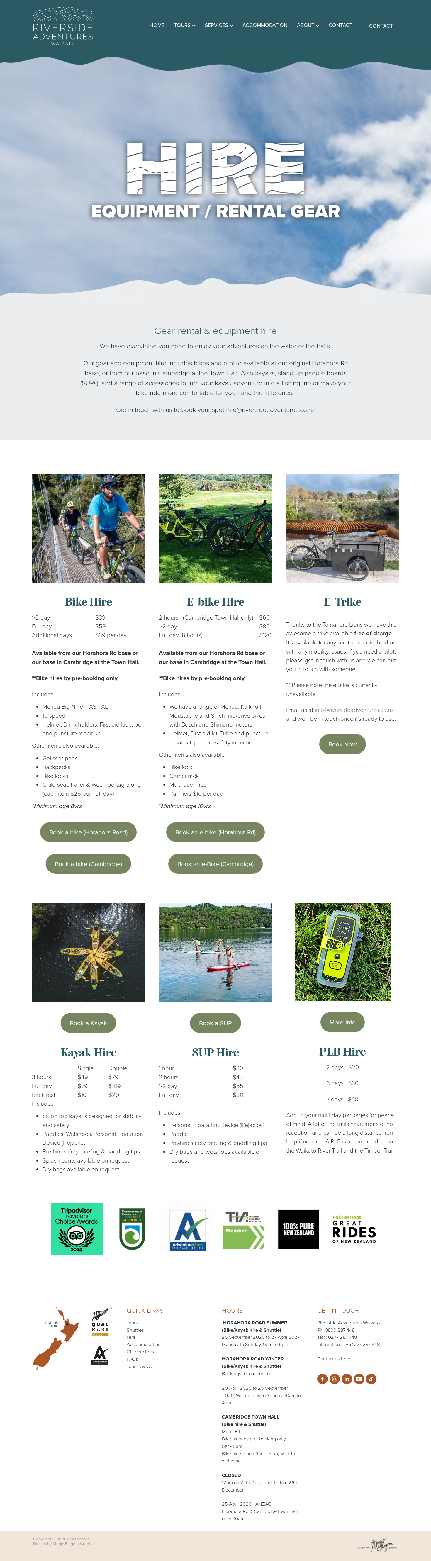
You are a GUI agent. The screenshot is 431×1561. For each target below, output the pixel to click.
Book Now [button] (342, 744)
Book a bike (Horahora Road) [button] (88, 832)
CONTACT (340, 25)
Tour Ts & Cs (139, 1366)
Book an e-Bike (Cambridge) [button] (215, 863)
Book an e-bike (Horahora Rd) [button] (215, 832)
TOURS (183, 25)
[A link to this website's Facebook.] (322, 1379)
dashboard (80, 1539)
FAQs (132, 1358)
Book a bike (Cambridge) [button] (88, 863)
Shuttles (135, 1329)
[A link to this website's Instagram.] (335, 1379)
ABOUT (306, 25)
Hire (131, 1336)
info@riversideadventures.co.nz (354, 709)
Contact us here (333, 1358)
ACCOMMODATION (265, 25)
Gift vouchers (140, 1351)
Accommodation (144, 1344)
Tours (132, 1322)
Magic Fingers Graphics (74, 1544)
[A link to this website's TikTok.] (371, 1379)
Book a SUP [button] (215, 1023)
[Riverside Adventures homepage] (69, 26)
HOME (157, 25)
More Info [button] (343, 1022)
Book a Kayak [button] (88, 1023)
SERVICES (217, 25)
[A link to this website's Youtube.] (359, 1379)
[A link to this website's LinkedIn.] (347, 1379)
